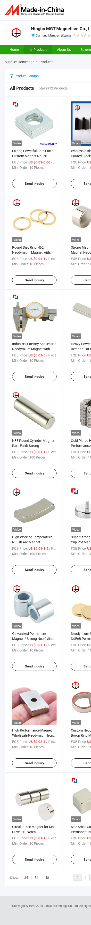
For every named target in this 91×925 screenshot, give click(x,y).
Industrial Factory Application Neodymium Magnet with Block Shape (34, 348)
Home (14, 49)
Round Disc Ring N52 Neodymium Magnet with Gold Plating (31, 252)
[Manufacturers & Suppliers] (35, 9)
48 (47, 877)
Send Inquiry (34, 183)
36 (37, 877)
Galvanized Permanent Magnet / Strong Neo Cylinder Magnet (34, 638)
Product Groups (26, 76)
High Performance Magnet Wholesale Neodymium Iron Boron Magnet (32, 735)
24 (26, 878)
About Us (64, 49)
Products (40, 49)
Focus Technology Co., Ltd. (61, 906)
